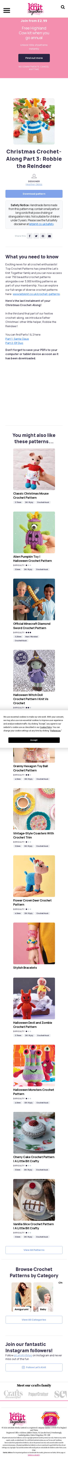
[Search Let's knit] (63, 11)
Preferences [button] (55, 730)
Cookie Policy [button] (46, 727)
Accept (33, 740)
